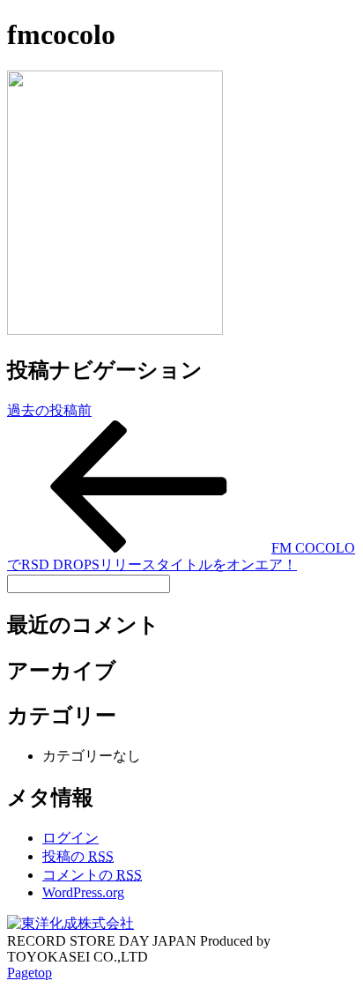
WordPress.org (83, 892)
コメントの (92, 874)
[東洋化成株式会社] (70, 923)
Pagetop (29, 972)
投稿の (78, 856)
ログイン (70, 837)
